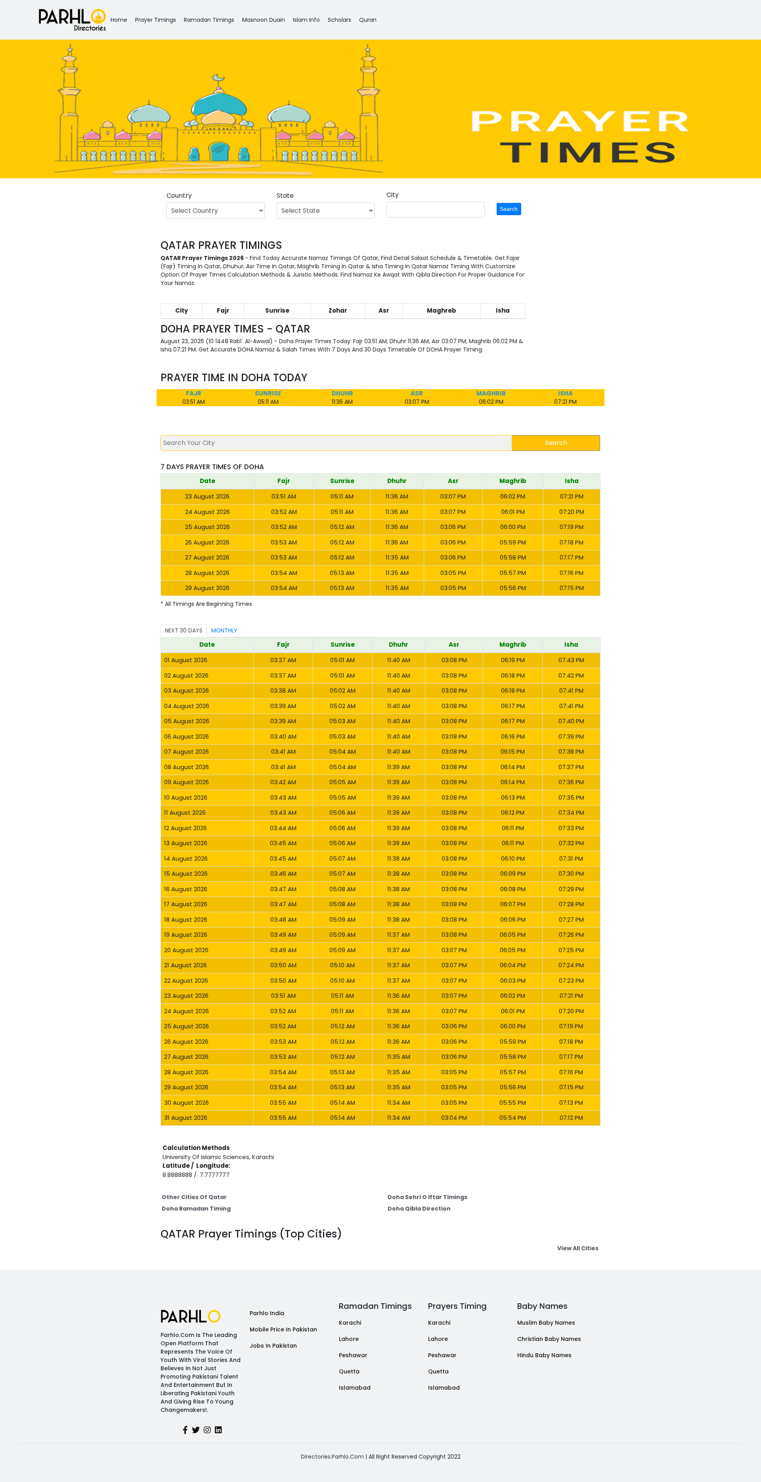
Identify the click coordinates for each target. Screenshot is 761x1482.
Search (509, 209)
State (285, 195)
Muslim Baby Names (546, 1323)
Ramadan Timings (209, 20)
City (392, 194)
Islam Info (306, 20)
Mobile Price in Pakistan (283, 1329)
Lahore (349, 1339)
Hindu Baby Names (544, 1355)
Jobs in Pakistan (273, 1346)
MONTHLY (224, 630)
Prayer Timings (155, 20)
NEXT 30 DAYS (184, 630)
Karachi (350, 1323)
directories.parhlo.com (332, 1457)
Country (179, 195)
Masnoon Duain (263, 20)
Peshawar (353, 1355)
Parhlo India (267, 1313)
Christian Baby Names (549, 1339)
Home (119, 20)
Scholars (339, 20)
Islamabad (355, 1388)
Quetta (349, 1371)
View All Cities (577, 1248)
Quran (368, 20)
